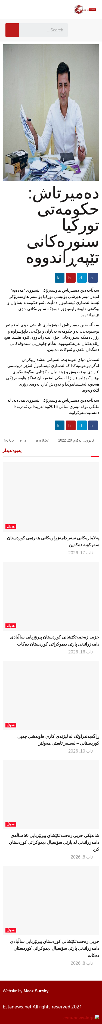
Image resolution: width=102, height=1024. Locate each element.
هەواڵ (11, 526)
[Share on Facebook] (93, 278)
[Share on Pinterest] (71, 278)
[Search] (12, 30)
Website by (25, 991)
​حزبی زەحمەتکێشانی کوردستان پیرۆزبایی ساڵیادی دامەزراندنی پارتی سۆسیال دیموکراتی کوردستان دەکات (54, 948)
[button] (80, 30)
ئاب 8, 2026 (82, 857)
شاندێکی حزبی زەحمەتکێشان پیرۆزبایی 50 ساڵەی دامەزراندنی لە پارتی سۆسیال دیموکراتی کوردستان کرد (54, 842)
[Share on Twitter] (82, 278)
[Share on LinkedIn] (59, 278)
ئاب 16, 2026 (81, 652)
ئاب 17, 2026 (81, 553)
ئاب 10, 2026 (81, 751)
